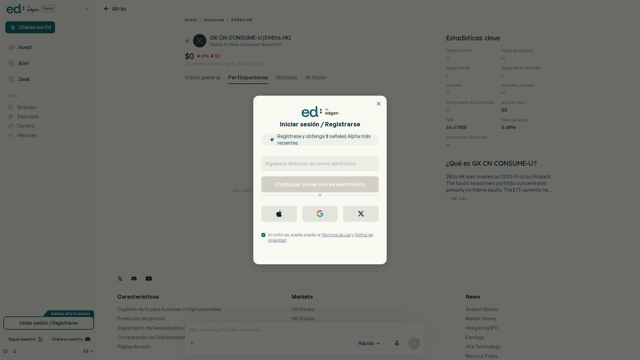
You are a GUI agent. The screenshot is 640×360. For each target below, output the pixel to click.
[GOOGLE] (320, 214)
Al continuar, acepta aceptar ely (320, 237)
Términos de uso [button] (336, 234)
